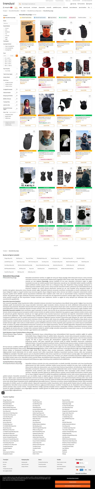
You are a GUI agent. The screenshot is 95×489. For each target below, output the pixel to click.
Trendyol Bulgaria (7, 448)
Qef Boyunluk (36, 420)
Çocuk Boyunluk (37, 422)
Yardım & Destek (77, 0)
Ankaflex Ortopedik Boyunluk (69, 435)
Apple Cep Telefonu (37, 452)
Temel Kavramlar (42, 464)
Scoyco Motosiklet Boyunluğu (42, 265)
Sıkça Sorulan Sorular (61, 462)
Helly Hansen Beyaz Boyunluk (10, 435)
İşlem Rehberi (60, 468)
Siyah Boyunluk (80, 268)
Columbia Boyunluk (8, 416)
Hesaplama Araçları (8, 454)
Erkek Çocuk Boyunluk (68, 258)
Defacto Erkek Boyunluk (39, 444)
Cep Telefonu (65, 448)
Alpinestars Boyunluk (58, 265)
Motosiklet (23, 10)
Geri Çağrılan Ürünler (7, 471)
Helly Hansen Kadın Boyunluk (69, 441)
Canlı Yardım (59, 464)
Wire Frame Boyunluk (33, 261)
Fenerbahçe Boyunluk (8, 442)
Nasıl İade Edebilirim (61, 466)
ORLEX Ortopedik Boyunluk (39, 428)
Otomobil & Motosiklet (14, 10)
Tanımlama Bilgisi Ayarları (73, 478)
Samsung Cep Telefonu (8, 452)
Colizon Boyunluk (37, 442)
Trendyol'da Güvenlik (7, 468)
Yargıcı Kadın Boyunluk (68, 413)
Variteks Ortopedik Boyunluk (69, 431)
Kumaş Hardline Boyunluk (39, 409)
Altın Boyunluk (66, 437)
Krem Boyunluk (66, 426)
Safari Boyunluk (7, 420)
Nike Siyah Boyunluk (67, 415)
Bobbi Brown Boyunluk (8, 429)
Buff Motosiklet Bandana (10, 268)
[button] (10, 15)
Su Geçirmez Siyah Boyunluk (10, 409)
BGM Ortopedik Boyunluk (39, 415)
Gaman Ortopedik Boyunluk (10, 437)
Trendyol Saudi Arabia (67, 446)
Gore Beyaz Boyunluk (9, 265)
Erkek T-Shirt (36, 454)
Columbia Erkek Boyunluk (9, 415)
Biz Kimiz (5, 462)
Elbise (4, 450)
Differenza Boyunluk (38, 429)
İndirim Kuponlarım (49, 0)
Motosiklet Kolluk (80, 258)
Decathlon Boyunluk (9, 272)
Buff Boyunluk (22, 268)
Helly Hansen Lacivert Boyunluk (11, 441)
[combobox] (84, 17)
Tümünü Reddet (72, 482)
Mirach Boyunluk (7, 428)
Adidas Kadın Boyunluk (38, 437)
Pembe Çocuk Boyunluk (68, 444)
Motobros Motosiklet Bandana (40, 416)
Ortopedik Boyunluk (52, 268)
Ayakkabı (64, 450)
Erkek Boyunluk (41, 268)
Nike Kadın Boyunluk (38, 435)
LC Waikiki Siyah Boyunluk (68, 428)
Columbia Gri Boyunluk (8, 433)
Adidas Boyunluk (31, 272)
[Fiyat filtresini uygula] (17, 56)
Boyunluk (31, 268)
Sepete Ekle (28, 52)
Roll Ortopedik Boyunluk (39, 431)
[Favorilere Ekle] (34, 22)
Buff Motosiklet (81, 265)
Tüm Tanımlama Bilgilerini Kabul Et (73, 486)
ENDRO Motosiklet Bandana (69, 439)
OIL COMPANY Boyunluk (68, 418)
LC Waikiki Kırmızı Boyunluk (10, 444)
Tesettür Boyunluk (55, 258)
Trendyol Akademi (42, 466)
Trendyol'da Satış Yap (59, 0)
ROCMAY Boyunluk (67, 422)
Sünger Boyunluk (8, 258)
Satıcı (40, 460)
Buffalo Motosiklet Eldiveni (69, 424)
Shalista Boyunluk (66, 433)
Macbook (64, 452)
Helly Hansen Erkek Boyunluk (10, 413)
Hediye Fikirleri (25, 466)
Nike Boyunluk (21, 272)
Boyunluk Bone (29, 258)
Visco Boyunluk (7, 411)
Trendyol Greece (37, 446)
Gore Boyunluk (45, 261)
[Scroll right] (90, 7)
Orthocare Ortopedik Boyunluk (10, 439)
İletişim (4, 466)
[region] (47, 482)
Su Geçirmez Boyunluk (57, 261)
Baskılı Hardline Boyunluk (72, 261)
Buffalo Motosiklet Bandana (67, 268)
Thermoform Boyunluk (68, 429)
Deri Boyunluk (65, 409)
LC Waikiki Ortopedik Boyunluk (10, 431)
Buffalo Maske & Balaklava (39, 424)
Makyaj (64, 454)
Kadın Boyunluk (37, 418)
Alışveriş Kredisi (25, 464)
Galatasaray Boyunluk (38, 433)
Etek (34, 450)
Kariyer (4, 464)
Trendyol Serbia (37, 448)
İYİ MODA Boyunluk (7, 424)
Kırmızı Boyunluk (7, 422)
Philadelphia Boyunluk (42, 258)
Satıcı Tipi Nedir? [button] (12, 112)
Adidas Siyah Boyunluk (38, 413)
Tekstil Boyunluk (85, 261)
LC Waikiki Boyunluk (67, 416)
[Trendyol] (8, 3)
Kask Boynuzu (19, 258)
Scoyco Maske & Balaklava (39, 441)
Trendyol (5, 10)
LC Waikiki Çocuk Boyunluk (39, 439)
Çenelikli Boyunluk (9, 261)
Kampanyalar (24, 462)
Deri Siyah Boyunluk (38, 411)
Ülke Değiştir (79, 460)
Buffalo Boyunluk (70, 265)
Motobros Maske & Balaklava (69, 442)
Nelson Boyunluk (7, 418)
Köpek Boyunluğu (21, 261)
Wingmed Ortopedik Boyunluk (69, 411)
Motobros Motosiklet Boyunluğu (25, 265)
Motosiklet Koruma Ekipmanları (34, 10)
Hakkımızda (68, 0)
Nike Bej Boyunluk (37, 426)
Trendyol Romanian (8, 446)
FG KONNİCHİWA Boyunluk (9, 426)
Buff (63, 420)
